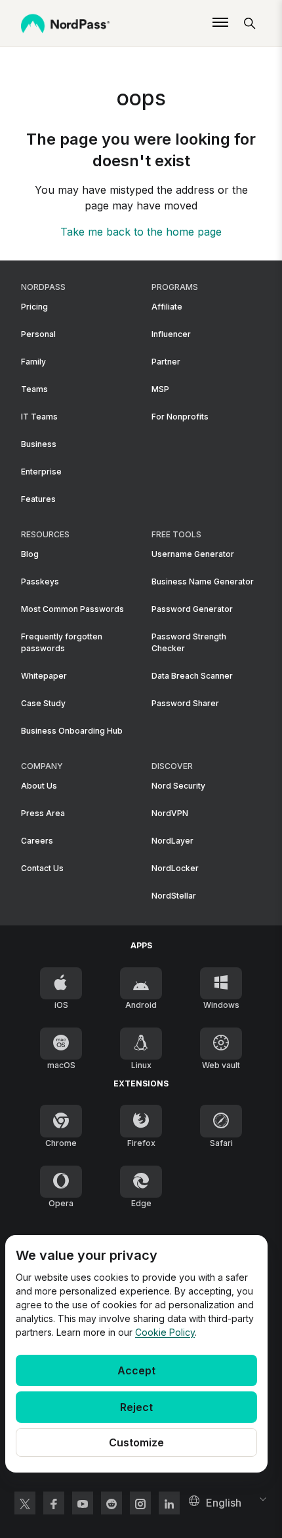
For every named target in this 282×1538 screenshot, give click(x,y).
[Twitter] (24, 1503)
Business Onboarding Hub (72, 731)
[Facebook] (53, 1503)
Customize (136, 1442)
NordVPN (169, 813)
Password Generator (192, 609)
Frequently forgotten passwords (61, 642)
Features (38, 499)
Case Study (43, 703)
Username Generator (192, 554)
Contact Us (42, 868)
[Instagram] (140, 1503)
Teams (34, 389)
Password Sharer (185, 703)
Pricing (34, 307)
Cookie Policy (165, 1332)
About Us (39, 786)
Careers (37, 841)
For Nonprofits (180, 416)
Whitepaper (44, 676)
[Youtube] (82, 1503)
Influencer (171, 334)
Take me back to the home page (141, 231)
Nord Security (178, 786)
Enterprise (41, 471)
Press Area (43, 813)
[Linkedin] (169, 1503)
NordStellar (173, 896)
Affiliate (166, 307)
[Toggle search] (250, 23)
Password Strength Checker (188, 642)
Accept (136, 1370)
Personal (38, 334)
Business (38, 444)
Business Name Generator (202, 581)
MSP (160, 389)
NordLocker (175, 868)
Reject (136, 1407)
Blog (30, 554)
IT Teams (39, 416)
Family (33, 362)
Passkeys (40, 581)
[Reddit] (111, 1503)
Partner (165, 362)
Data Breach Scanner (192, 676)
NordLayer (172, 841)
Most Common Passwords (72, 609)
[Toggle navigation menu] (220, 23)
